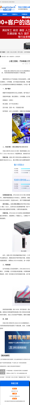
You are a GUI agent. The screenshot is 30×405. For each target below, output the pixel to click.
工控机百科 (17, 56)
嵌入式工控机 (13, 52)
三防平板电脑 (27, 52)
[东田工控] (8, 8)
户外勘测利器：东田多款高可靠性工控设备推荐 (17, 370)
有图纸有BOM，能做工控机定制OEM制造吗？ (10, 366)
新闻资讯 (12, 56)
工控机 (7, 52)
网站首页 (5, 14)
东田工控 (8, 2)
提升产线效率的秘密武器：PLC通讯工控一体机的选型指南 (13, 362)
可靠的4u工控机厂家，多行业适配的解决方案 (16, 373)
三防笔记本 (24, 14)
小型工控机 (7, 377)
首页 (8, 56)
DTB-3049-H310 (23, 147)
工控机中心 (15, 14)
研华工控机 (20, 52)
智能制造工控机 (22, 377)
